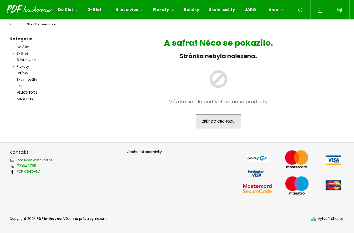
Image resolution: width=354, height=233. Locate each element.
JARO (21, 86)
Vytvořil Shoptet (331, 218)
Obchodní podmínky (144, 152)
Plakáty (23, 66)
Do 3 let (23, 47)
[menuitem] (68, 9)
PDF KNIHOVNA (28, 171)
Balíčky (22, 73)
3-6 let (22, 53)
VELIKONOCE (27, 92)
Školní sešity (27, 79)
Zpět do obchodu (218, 121)
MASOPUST (26, 99)
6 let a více (26, 59)
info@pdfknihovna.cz (35, 160)
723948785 (26, 165)
